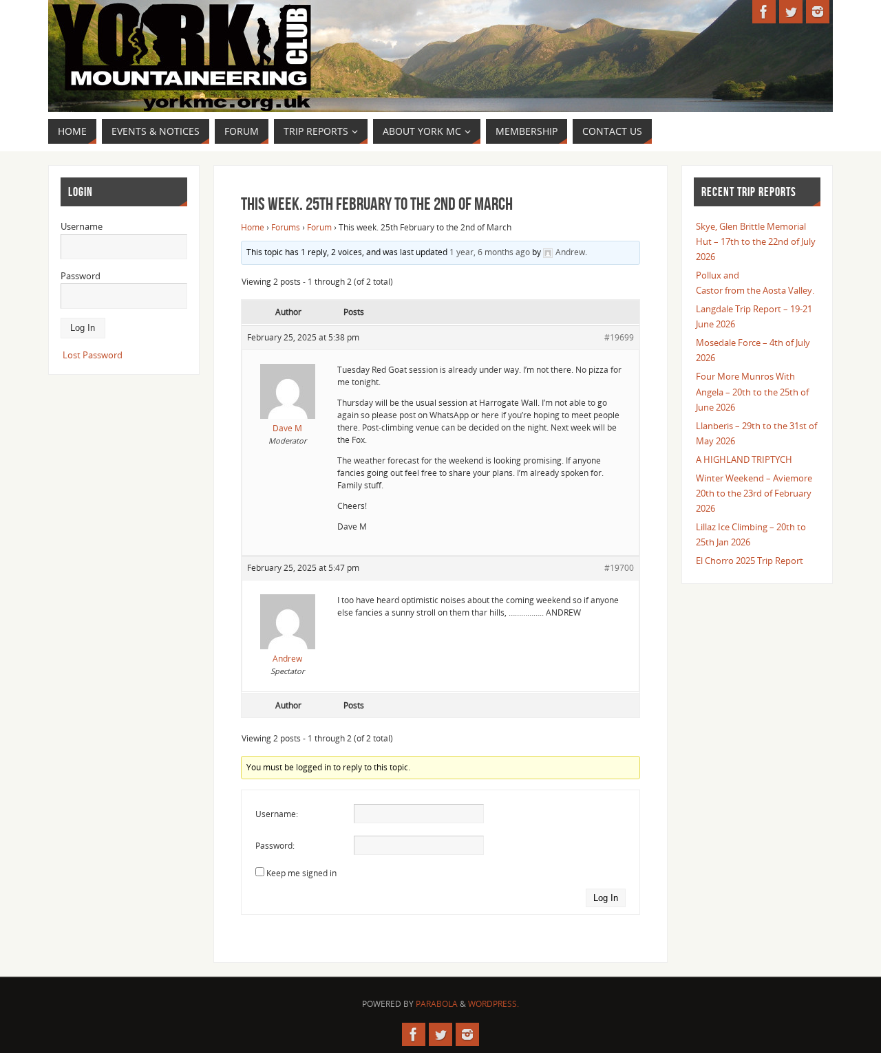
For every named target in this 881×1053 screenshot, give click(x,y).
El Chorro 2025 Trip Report (749, 560)
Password (80, 276)
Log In (605, 898)
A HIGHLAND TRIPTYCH (744, 459)
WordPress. (493, 1004)
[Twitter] (791, 11)
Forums (285, 227)
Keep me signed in (301, 873)
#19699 (619, 337)
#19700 (619, 568)
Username (82, 226)
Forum (319, 227)
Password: (275, 845)
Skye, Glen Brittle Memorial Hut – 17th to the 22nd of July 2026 (756, 241)
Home (252, 227)
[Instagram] (817, 11)
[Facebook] (764, 11)
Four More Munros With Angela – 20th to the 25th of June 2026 (752, 391)
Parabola (437, 1004)
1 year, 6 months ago (489, 252)
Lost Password (93, 355)
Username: (276, 814)
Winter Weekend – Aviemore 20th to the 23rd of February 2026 (754, 493)
